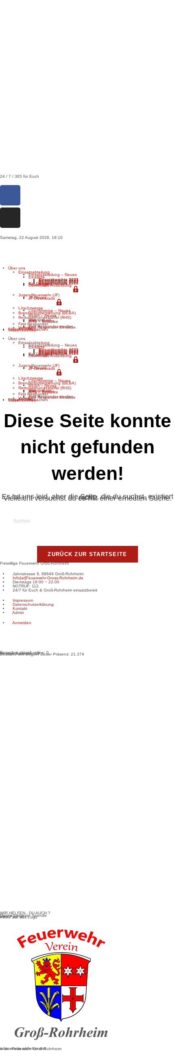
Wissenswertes (22, 330)
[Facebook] (10, 195)
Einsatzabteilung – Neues (52, 274)
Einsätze (36, 277)
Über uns (16, 268)
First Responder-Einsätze (52, 327)
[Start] (2, 249)
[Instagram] (10, 218)
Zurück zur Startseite (87, 554)
